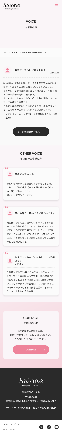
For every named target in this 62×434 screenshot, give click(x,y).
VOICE (14, 52)
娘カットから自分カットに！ (34, 52)
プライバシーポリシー (12, 424)
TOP (5, 52)
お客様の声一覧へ (31, 131)
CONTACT (31, 349)
